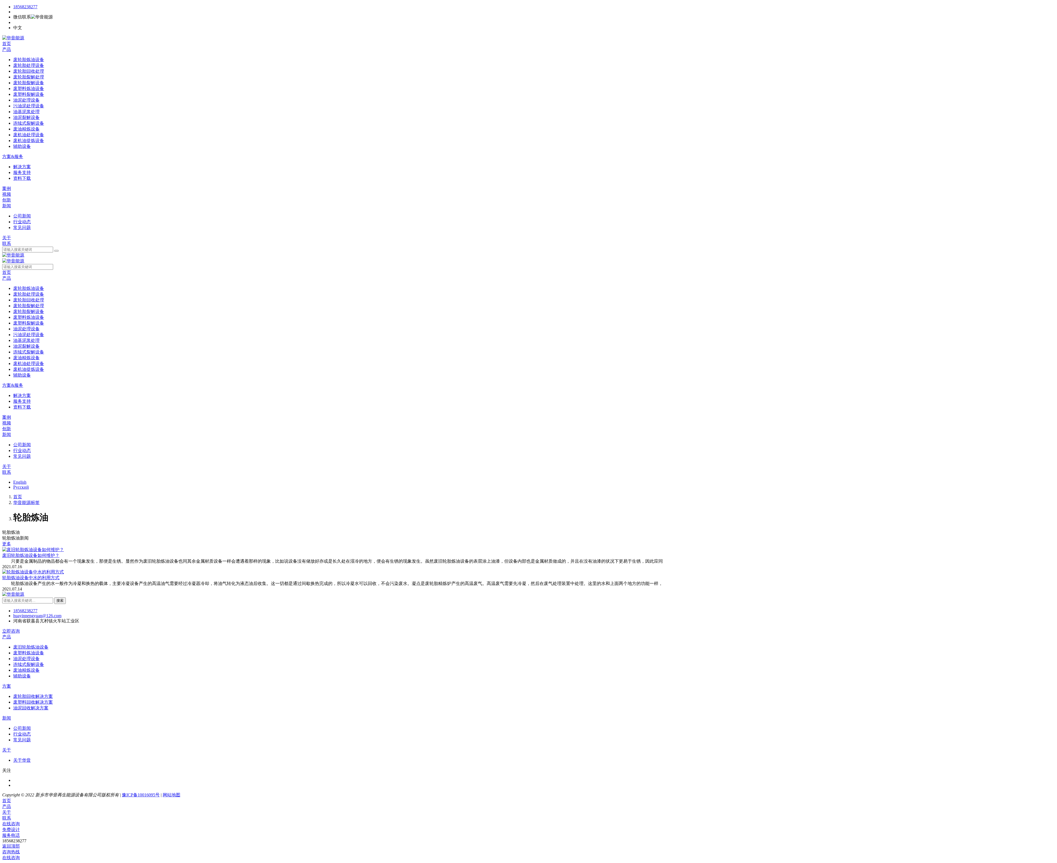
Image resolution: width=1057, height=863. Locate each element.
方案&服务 (12, 156)
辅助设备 (22, 676)
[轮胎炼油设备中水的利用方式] (33, 572)
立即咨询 (11, 631)
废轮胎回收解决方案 (33, 696)
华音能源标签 (26, 502)
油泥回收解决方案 (30, 708)
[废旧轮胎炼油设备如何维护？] (33, 549)
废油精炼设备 (26, 670)
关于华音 (22, 760)
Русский (21, 487)
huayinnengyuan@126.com (37, 615)
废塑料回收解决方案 (33, 702)
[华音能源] (13, 38)
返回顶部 (11, 846)
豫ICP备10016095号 (141, 795)
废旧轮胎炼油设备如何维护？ (30, 555)
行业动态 (22, 734)
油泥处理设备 (26, 658)
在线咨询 (11, 823)
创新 (6, 200)
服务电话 (11, 835)
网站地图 (171, 795)
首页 (6, 43)
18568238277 (25, 6)
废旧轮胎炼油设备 (30, 647)
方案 (6, 686)
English (19, 482)
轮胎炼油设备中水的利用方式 (30, 577)
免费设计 (11, 829)
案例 (6, 188)
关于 (6, 237)
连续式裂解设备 (28, 664)
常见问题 (22, 739)
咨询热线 (11, 852)
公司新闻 (22, 728)
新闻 (6, 205)
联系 (6, 243)
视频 (6, 194)
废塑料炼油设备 (28, 652)
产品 (6, 49)
